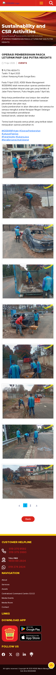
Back (28, 519)
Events (11, 36)
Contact (5, 607)
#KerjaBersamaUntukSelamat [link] (15, 140)
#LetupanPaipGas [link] (10, 134)
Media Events (8, 598)
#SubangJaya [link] (22, 137)
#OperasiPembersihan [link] (29, 131)
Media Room (7, 602)
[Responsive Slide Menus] (10, 3)
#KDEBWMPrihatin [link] (10, 131)
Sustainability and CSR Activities (29, 36)
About (4, 580)
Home (4, 36)
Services (5, 584)
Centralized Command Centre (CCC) (18, 593)
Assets (5, 589)
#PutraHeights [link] (8, 137)
